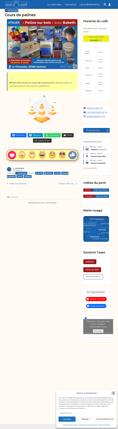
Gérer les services (66, 413)
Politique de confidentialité (88, 425)
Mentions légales (104, 425)
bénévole (49, 173)
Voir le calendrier (90, 168)
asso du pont (19, 168)
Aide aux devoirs (18, 183)
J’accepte (98, 331)
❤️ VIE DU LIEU (12, 11)
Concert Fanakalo (98, 163)
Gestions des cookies (70, 425)
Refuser (85, 419)
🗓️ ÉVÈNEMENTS (92, 116)
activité (39, 173)
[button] (113, 393)
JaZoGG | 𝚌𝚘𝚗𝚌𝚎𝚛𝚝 (99, 149)
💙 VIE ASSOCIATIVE (93, 112)
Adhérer (90, 261)
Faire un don (92, 269)
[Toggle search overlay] (105, 4)
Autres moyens (93, 276)
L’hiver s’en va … (67, 183)
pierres (28, 176)
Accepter (67, 419)
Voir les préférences (104, 419)
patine (19, 176)
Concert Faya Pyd (98, 156)
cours (57, 173)
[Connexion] (110, 4)
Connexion (13, 197)
